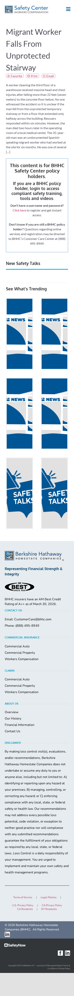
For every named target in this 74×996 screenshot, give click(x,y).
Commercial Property (20, 653)
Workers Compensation (21, 659)
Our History (13, 718)
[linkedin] (7, 934)
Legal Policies (48, 897)
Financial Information (19, 725)
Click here (19, 210)
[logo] (26, 9)
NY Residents (49, 909)
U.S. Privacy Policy (22, 905)
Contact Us (12, 731)
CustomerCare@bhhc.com (33, 619)
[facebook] (60, 953)
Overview (11, 712)
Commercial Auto (17, 646)
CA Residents (25, 909)
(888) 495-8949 (27, 626)
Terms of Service (22, 897)
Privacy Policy (64, 968)
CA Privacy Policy (52, 905)
